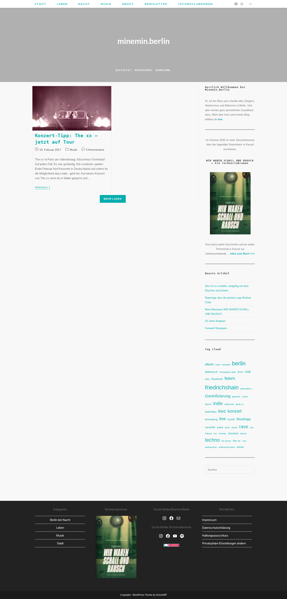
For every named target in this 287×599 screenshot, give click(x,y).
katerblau (211, 411)
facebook (217, 378)
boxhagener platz (228, 372)
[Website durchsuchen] (250, 4)
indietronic (229, 404)
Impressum (209, 520)
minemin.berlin (143, 41)
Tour (244, 441)
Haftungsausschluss (215, 535)
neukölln (210, 427)
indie (218, 403)
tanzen (243, 433)
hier (220, 119)
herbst (245, 396)
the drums (226, 441)
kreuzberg (211, 419)
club (248, 372)
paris (220, 427)
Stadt (60, 543)
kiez (222, 411)
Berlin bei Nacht (60, 520)
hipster (208, 404)
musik (231, 419)
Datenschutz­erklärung (216, 527)
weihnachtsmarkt (227, 447)
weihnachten (211, 447)
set (215, 433)
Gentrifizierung (217, 396)
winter (240, 447)
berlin (239, 363)
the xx (236, 440)
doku (207, 379)
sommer (222, 433)
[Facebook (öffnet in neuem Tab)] (236, 4)
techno (212, 440)
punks (234, 427)
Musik (73, 149)
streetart (233, 433)
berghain (226, 364)
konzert (235, 411)
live (222, 418)
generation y (246, 388)
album (209, 364)
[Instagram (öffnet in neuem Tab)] (242, 4)
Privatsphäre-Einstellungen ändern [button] (224, 543)
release (208, 433)
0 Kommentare (95, 149)
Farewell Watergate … (217, 328)
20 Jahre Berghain (215, 321)
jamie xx (240, 404)
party (227, 427)
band (218, 364)
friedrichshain (222, 387)
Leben (60, 527)
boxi (240, 371)
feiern (230, 378)
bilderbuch (211, 371)
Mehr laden (113, 199)
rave (243, 426)
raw (251, 427)
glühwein (236, 396)
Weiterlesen (42, 187)
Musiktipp (243, 419)
